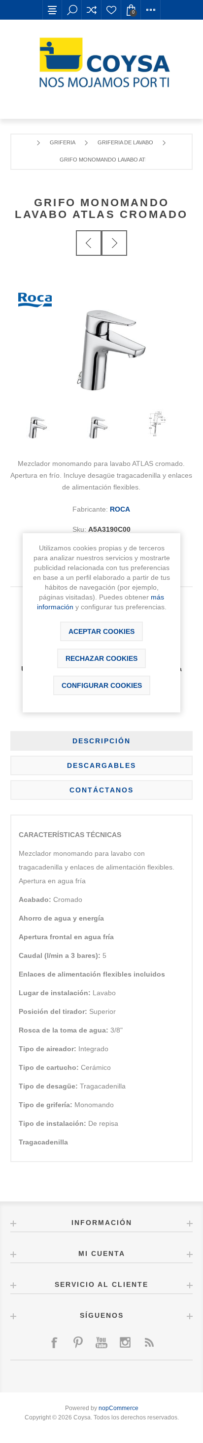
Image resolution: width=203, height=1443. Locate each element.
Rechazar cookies (101, 658)
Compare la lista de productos (92, 10)
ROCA (120, 509)
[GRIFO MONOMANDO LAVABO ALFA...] (89, 243)
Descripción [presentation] (101, 741)
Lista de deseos (111, 10)
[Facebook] (54, 1342)
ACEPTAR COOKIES (101, 631)
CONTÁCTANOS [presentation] (101, 790)
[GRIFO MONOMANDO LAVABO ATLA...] (114, 243)
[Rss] (149, 1342)
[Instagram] (125, 1342)
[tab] (101, 741)
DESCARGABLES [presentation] (101, 765)
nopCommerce (118, 1408)
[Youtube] (101, 1342)
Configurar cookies (102, 685)
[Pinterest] (78, 1342)
